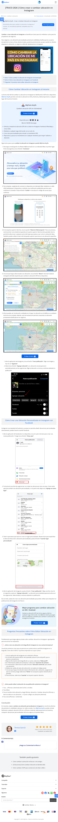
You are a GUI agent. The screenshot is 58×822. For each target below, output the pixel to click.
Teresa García (39, 16)
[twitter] (48, 793)
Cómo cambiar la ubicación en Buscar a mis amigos (27, 761)
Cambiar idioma (29, 805)
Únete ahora (53, 800)
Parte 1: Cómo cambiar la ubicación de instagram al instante (22, 78)
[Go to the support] (56, 795)
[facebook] (45, 793)
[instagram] (54, 793)
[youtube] (42, 793)
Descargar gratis (48, 24)
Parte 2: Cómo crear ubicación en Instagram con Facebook (21, 80)
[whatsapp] (51, 793)
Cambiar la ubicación (12, 16)
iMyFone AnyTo (6, 97)
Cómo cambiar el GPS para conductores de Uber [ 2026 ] (29, 768)
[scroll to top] (55, 810)
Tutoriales (4, 784)
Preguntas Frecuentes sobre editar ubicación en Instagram (21, 82)
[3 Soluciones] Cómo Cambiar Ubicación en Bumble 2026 (29, 765)
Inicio (4, 16)
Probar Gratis (27, 113)
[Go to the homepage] (6, 2)
